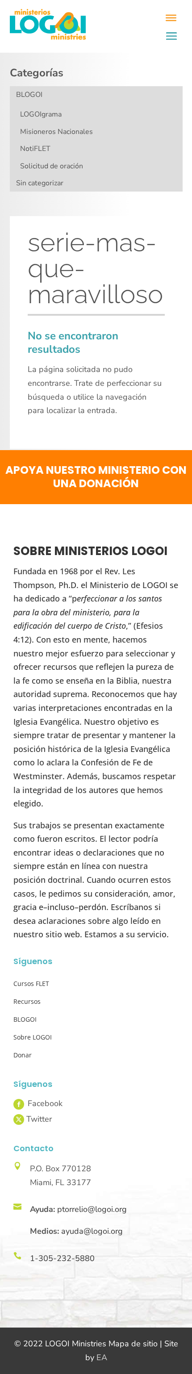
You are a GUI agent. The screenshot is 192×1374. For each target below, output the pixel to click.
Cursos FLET (31, 983)
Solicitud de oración (51, 166)
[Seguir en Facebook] (18, 1104)
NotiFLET (35, 149)
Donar (22, 1055)
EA (101, 1357)
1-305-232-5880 (62, 1258)
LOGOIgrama (41, 114)
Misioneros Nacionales (56, 132)
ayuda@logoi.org (92, 1231)
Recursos (27, 1001)
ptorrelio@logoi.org (92, 1209)
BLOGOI (29, 95)
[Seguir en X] (18, 1119)
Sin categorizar (39, 183)
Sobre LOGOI (32, 1037)
